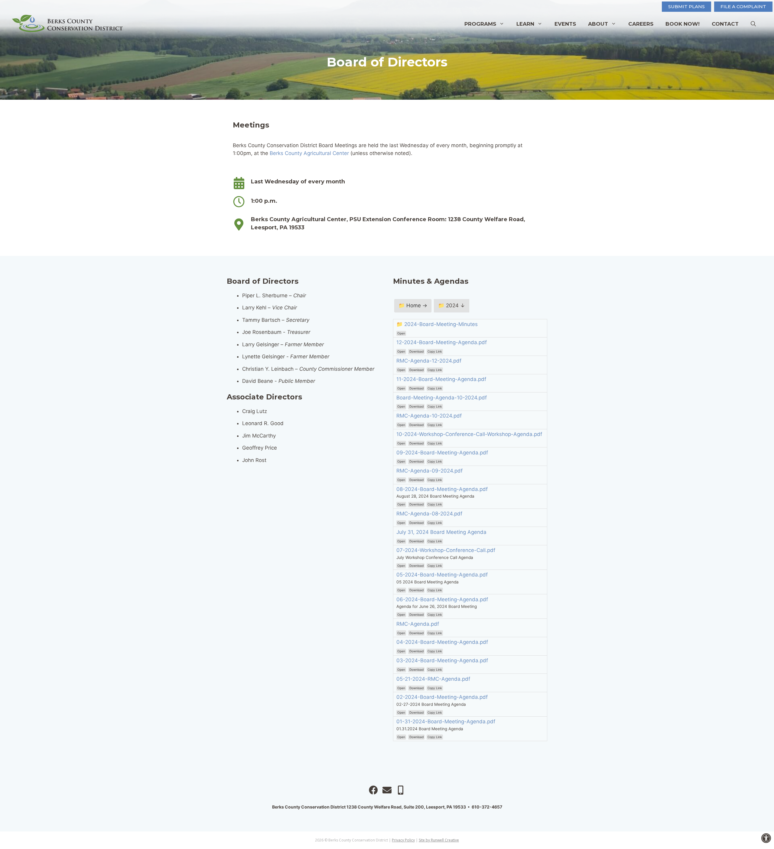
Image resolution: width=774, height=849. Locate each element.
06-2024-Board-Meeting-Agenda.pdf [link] (442, 599)
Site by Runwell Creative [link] (439, 840)
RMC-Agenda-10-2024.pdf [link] (429, 416)
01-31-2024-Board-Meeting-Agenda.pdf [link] (445, 721)
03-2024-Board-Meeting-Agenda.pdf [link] (442, 660)
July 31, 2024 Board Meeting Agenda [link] (441, 532)
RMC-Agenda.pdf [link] (417, 624)
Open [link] (401, 333)
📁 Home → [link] (412, 305)
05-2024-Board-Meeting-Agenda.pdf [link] (442, 575)
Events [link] (565, 24)
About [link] (598, 24)
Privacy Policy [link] (403, 840)
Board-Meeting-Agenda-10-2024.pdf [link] (441, 398)
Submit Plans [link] (686, 6)
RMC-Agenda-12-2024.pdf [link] (428, 361)
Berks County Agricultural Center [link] (309, 153)
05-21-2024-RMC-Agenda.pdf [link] (433, 679)
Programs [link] (480, 24)
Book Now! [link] (682, 24)
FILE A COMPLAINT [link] (743, 6)
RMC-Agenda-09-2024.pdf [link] (429, 471)
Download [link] (416, 351)
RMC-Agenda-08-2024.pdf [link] (429, 514)
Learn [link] (525, 24)
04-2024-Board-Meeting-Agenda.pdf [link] (442, 642)
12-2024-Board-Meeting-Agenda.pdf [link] (441, 342)
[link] (766, 838)
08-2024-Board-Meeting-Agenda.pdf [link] (442, 489)
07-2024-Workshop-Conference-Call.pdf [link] (445, 550)
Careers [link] (640, 24)
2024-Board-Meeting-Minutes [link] (441, 324)
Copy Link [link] (435, 351)
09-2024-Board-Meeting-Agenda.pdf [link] (442, 453)
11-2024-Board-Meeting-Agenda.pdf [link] (441, 379)
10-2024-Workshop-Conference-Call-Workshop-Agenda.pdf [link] (469, 434)
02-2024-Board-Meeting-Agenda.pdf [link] (442, 697)
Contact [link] (725, 24)
